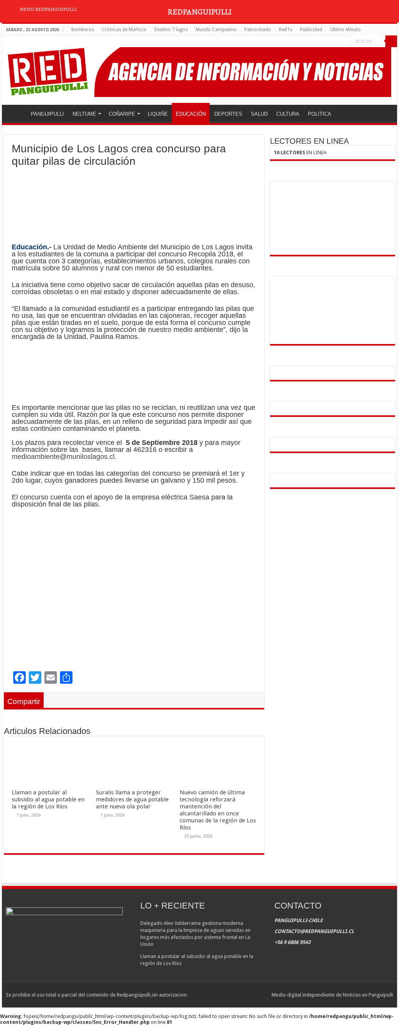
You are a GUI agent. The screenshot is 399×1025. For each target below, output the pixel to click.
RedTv (285, 29)
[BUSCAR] (391, 41)
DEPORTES (228, 114)
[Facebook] (330, 41)
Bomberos (82, 29)
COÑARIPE (122, 114)
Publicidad (311, 29)
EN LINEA (300, 152)
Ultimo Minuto (345, 29)
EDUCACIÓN (191, 114)
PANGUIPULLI (47, 114)
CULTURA (287, 114)
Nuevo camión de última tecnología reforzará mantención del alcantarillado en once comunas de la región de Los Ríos (218, 810)
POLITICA (319, 114)
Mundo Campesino (216, 29)
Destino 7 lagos (171, 29)
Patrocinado (257, 29)
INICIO (16, 113)
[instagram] (345, 41)
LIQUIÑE (158, 114)
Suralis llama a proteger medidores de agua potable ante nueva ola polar (132, 799)
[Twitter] (337, 41)
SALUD (259, 114)
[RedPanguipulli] (199, 70)
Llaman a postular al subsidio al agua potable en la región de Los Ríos (48, 799)
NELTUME (84, 114)
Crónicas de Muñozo (124, 29)
